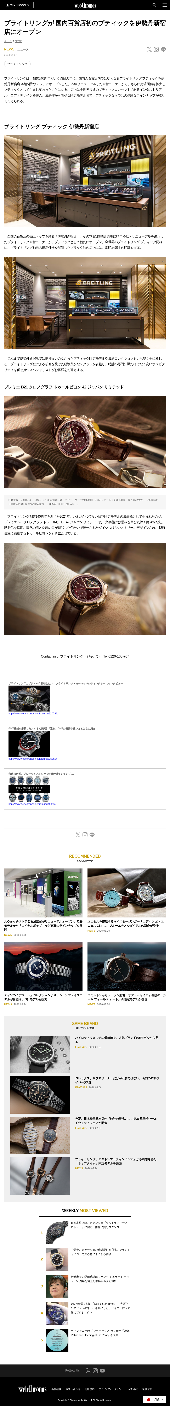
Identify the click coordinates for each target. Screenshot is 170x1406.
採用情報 (147, 1389)
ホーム (8, 41)
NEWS (18, 41)
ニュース (23, 49)
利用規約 (90, 1389)
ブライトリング (17, 64)
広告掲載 (133, 1389)
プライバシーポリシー (111, 1389)
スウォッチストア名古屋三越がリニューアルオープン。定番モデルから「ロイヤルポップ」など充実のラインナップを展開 (43, 925)
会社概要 (56, 1389)
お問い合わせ (73, 1389)
